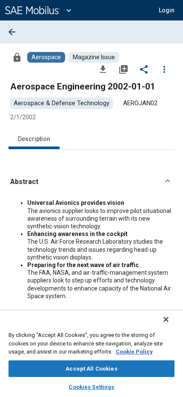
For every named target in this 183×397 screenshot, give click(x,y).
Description (34, 138)
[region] (91, 354)
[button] (91, 182)
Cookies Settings (91, 387)
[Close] (166, 319)
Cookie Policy (134, 351)
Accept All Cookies (91, 368)
